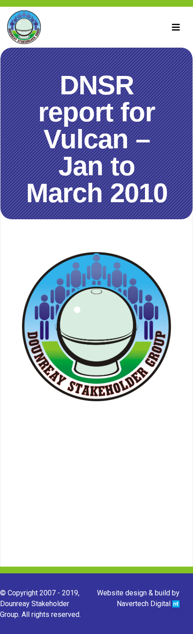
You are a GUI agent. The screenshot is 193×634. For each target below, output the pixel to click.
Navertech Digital (144, 603)
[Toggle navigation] (176, 27)
